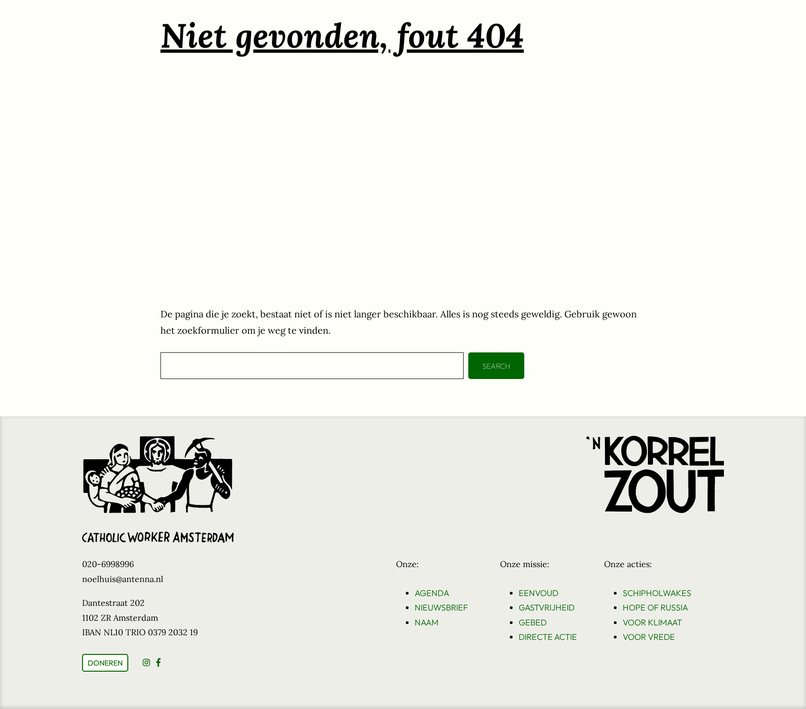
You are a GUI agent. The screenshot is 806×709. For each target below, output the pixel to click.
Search (496, 366)
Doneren (105, 662)
